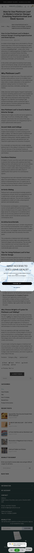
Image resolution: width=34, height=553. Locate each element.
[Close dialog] (32, 263)
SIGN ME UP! (17, 283)
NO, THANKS (17, 287)
